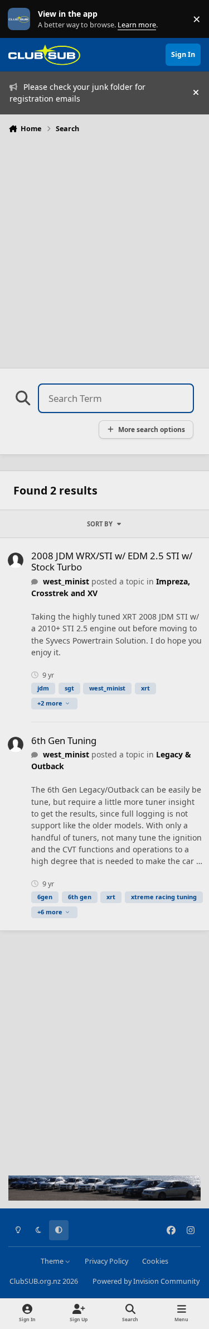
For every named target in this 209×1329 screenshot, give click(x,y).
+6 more (49, 912)
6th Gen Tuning (63, 740)
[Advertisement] (104, 247)
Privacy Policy (106, 1261)
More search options (151, 429)
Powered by (146, 1281)
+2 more (49, 703)
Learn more (21, 19)
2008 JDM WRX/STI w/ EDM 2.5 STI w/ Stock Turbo (111, 561)
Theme (53, 1261)
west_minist (66, 581)
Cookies (155, 1261)
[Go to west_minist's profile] (15, 560)
